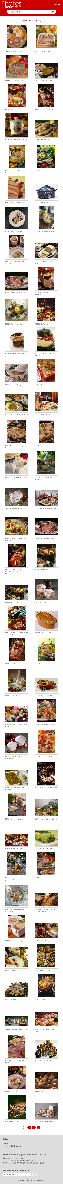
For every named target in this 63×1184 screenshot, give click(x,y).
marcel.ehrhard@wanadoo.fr (23, 1161)
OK (52, 11)
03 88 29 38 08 (21, 1163)
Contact (56, 4)
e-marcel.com (18, 1158)
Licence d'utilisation (12, 1146)
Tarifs (5, 1144)
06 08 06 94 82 (37, 1163)
